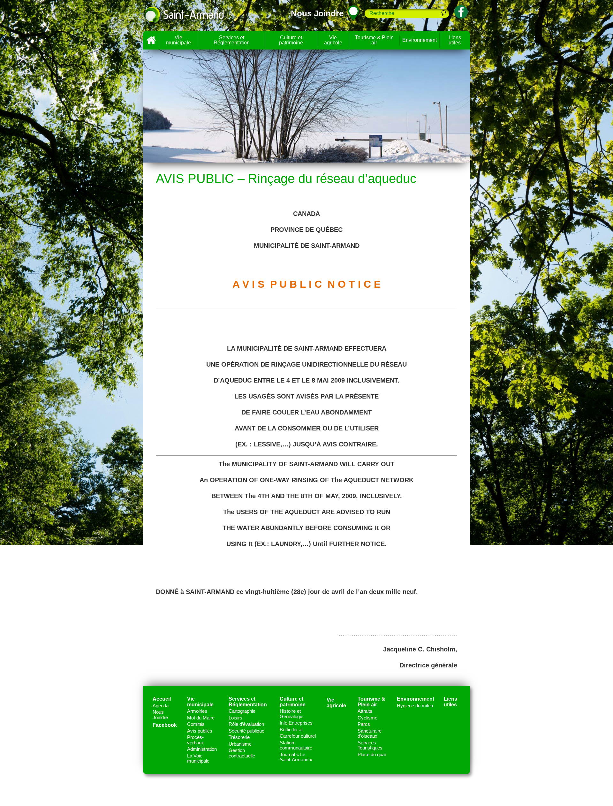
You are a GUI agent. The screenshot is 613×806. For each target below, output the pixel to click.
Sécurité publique (246, 731)
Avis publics (199, 731)
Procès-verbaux (195, 739)
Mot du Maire (201, 717)
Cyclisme (367, 717)
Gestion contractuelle (242, 753)
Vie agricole (333, 40)
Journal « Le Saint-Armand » (296, 757)
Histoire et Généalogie (291, 713)
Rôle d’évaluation (246, 724)
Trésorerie (239, 737)
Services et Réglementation (232, 40)
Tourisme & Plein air (374, 40)
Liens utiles (455, 40)
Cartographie (242, 711)
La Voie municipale (198, 758)
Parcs (364, 724)
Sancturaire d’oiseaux (370, 733)
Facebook (165, 725)
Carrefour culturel (298, 736)
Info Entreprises (296, 723)
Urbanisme (240, 744)
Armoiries (197, 711)
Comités (196, 724)
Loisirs (235, 717)
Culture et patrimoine (291, 40)
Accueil (151, 40)
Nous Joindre (160, 714)
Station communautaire (296, 745)
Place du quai (372, 754)
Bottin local (291, 729)
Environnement (419, 40)
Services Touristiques (370, 745)
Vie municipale (178, 40)
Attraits (365, 711)
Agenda (161, 705)
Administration (202, 749)
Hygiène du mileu (415, 705)
